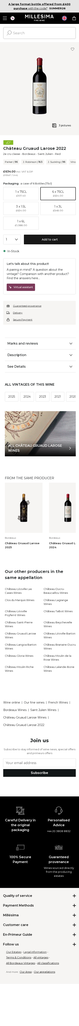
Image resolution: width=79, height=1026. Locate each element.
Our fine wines (34, 702)
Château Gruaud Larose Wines (24, 717)
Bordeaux (28, 153)
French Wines (58, 702)
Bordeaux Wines (15, 710)
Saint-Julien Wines (43, 710)
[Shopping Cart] (74, 18)
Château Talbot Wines (58, 611)
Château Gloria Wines (19, 655)
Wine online (11, 702)
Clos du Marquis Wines (19, 600)
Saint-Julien (45, 153)
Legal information (35, 952)
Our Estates (13, 952)
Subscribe (39, 773)
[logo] (39, 18)
